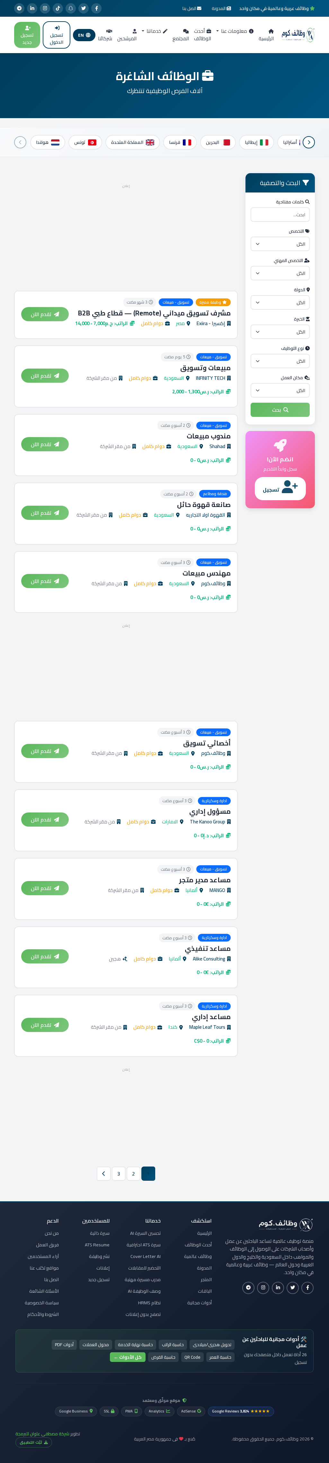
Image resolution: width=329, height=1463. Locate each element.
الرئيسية (266, 38)
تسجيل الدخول (56, 38)
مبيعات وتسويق (205, 367)
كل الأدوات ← (128, 1357)
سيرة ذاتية (100, 1233)
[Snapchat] (71, 8)
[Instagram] (45, 8)
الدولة (299, 289)
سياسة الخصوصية (42, 1302)
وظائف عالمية (198, 1256)
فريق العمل (47, 1244)
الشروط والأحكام (43, 1314)
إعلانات (103, 1267)
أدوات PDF (64, 1344)
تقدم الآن (41, 314)
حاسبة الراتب (173, 1344)
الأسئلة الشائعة (44, 1291)
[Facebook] (96, 8)
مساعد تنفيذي (208, 948)
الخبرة (299, 319)
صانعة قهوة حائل (204, 504)
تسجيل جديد (27, 38)
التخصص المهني (288, 260)
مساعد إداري (211, 1016)
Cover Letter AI (145, 1256)
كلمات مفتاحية (290, 202)
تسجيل (271, 489)
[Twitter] (83, 8)
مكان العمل (292, 377)
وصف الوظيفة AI (144, 1291)
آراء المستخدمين (43, 1256)
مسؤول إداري (210, 811)
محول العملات (96, 1344)
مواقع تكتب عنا (44, 1267)
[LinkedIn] (32, 8)
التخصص (296, 231)
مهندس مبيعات (206, 573)
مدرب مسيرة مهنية (143, 1279)
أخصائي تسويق (207, 743)
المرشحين (127, 38)
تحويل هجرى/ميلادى (212, 1344)
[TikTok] (58, 8)
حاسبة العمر (220, 1357)
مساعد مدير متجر (205, 880)
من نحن (52, 1233)
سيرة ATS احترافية (144, 1244)
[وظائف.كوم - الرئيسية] (298, 35)
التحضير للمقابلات (144, 1267)
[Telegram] (19, 8)
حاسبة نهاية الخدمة (135, 1344)
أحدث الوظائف (202, 34)
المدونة (204, 1267)
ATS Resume (97, 1244)
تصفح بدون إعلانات (143, 1314)
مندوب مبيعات (209, 436)
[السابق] (309, 142)
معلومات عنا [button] (233, 31)
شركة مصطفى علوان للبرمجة (42, 1434)
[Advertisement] (126, 235)
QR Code (192, 1357)
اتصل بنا (51, 1279)
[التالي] (20, 142)
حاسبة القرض (163, 1357)
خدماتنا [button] (153, 31)
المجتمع (181, 38)
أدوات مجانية (199, 1302)
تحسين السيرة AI (145, 1233)
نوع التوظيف (292, 348)
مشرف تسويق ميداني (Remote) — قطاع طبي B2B (154, 313)
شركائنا (105, 38)
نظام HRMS (149, 1302)
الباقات (205, 1291)
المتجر (206, 1279)
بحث (276, 410)
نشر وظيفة (99, 1256)
